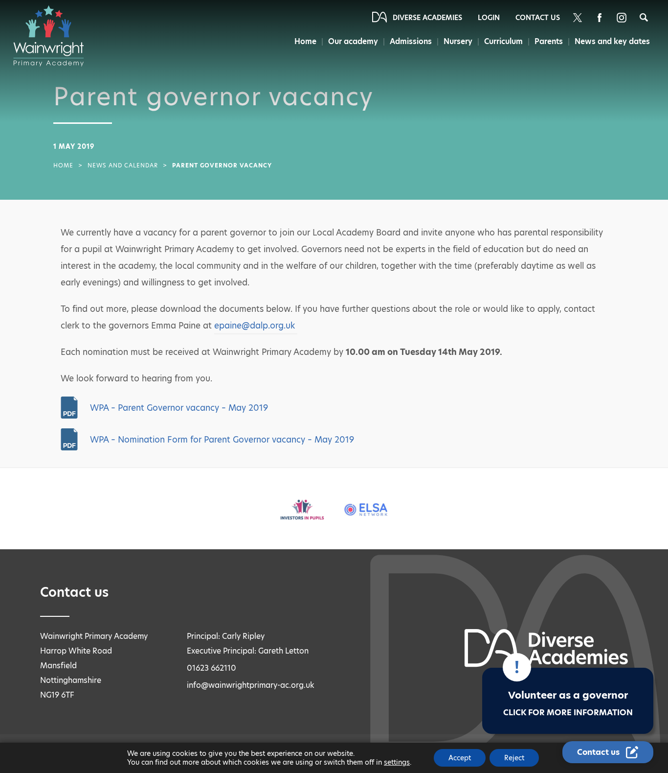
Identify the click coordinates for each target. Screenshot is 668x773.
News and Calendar (123, 165)
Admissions (411, 41)
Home (305, 41)
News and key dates (612, 41)
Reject (514, 758)
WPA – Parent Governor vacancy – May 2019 (179, 408)
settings (397, 762)
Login (489, 18)
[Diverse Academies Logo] (53, 36)
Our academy (353, 41)
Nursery (458, 41)
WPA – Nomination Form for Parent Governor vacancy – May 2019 (222, 439)
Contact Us (537, 18)
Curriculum (503, 41)
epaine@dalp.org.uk (255, 325)
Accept (459, 758)
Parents (548, 41)
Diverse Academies (427, 18)
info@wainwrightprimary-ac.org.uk (250, 685)
